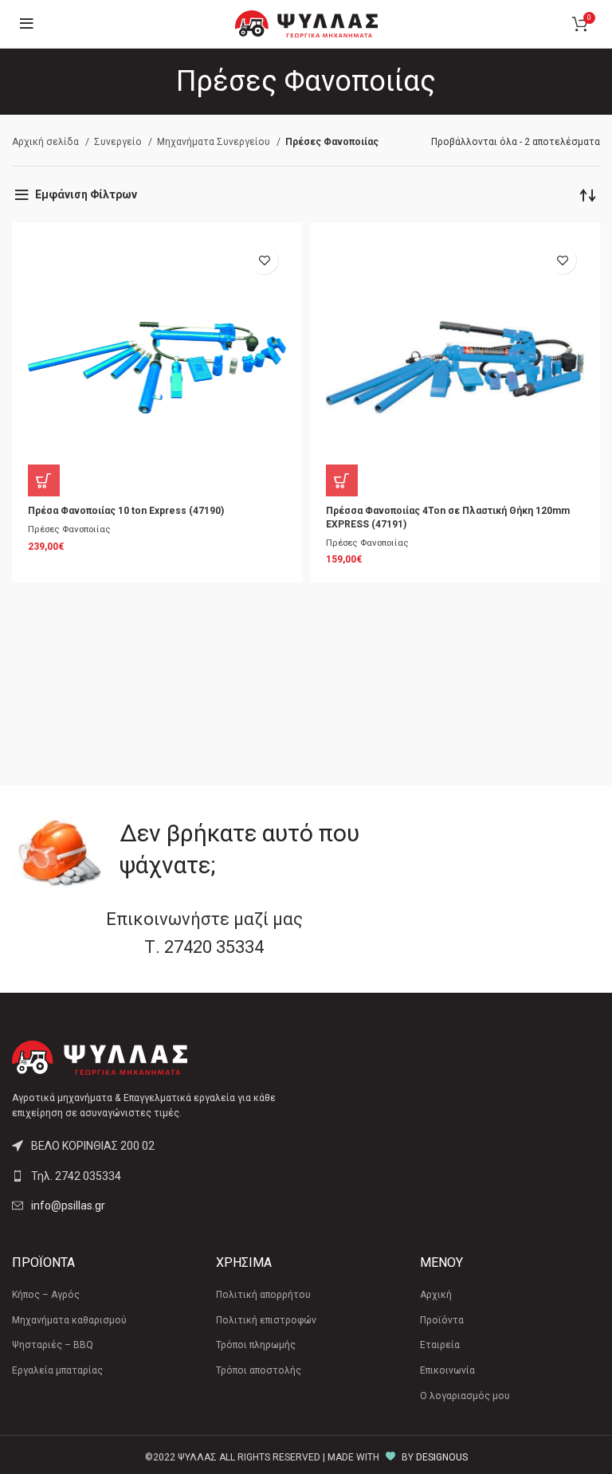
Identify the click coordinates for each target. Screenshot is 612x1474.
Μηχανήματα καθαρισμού (69, 1320)
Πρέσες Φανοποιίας (69, 529)
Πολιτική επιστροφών (266, 1320)
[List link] (153, 1176)
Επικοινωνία (447, 1370)
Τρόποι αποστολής (258, 1370)
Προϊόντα (442, 1320)
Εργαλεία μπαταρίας (57, 1370)
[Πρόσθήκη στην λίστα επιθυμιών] (264, 260)
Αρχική (436, 1294)
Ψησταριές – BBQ (52, 1345)
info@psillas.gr (68, 1205)
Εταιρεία (440, 1345)
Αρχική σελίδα (46, 141)
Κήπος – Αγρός (46, 1294)
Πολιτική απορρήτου (263, 1294)
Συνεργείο (119, 141)
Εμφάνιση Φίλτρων (86, 194)
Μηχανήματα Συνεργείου (215, 141)
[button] (44, 480)
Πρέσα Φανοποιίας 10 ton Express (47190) (126, 510)
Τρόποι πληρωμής (256, 1345)
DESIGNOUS (442, 1457)
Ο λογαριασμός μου (465, 1395)
